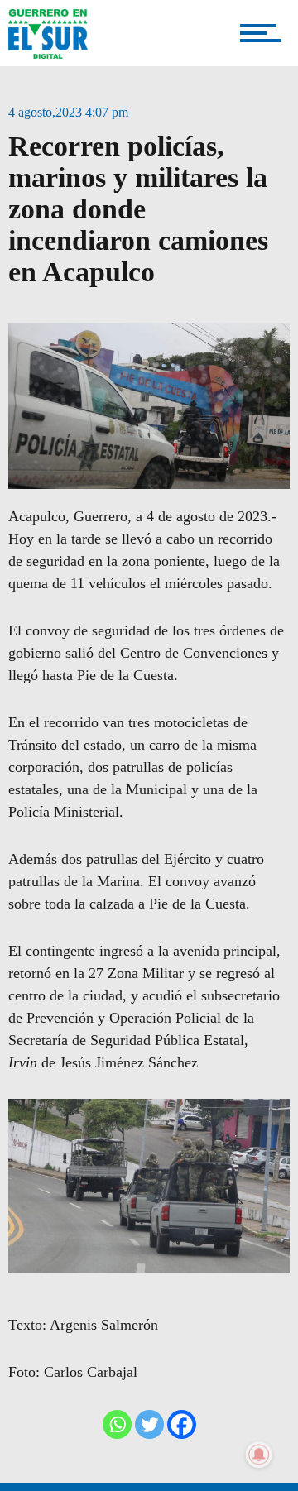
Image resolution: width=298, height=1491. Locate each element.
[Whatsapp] (117, 1424)
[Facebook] (181, 1424)
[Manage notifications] (259, 1454)
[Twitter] (149, 1424)
